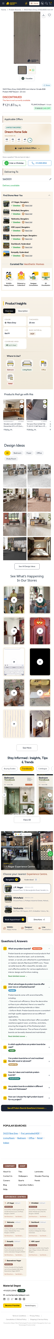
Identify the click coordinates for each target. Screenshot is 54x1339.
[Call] (42, 3)
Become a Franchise (12, 1305)
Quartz (21, 1180)
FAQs (5, 1189)
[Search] (46, 3)
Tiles (20, 1171)
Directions (16, 205)
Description (23, 311)
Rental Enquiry (30, 1306)
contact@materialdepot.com (17, 1295)
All (7, 453)
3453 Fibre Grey (10, 1133)
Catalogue (42, 768)
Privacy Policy (35, 1316)
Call (22, 1291)
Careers (6, 1180)
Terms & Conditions (19, 1316)
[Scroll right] (50, 795)
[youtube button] (16, 1299)
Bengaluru (11, 879)
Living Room (9, 1138)
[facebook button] (20, 1299)
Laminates (39, 1171)
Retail (40, 1138)
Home (3, 9)
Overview (9, 311)
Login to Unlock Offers (28, 148)
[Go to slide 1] (22, 70)
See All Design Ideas (27, 566)
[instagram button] (8, 1299)
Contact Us (7, 1176)
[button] (4, 3)
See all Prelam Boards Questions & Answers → (27, 1108)
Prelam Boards (15, 9)
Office (39, 453)
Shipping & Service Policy (39, 1319)
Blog (5, 1185)
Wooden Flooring (42, 1176)
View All (27, 819)
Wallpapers (23, 1176)
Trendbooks (27, 768)
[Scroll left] (4, 795)
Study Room (11, 459)
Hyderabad (30, 879)
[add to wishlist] (49, 15)
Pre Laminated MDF (30, 1133)
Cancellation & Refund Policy (16, 1319)
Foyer (29, 453)
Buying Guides (9, 768)
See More (27, 747)
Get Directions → (9, 1216)
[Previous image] (5, 851)
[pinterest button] (24, 1299)
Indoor (6, 1142)
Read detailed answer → (17, 976)
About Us (7, 1171)
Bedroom (17, 453)
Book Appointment (13, 919)
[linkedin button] (4, 1299)
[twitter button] (12, 1299)
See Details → (19, 1216)
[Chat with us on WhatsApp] (50, 854)
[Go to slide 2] (32, 70)
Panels (37, 1180)
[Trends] (26, 3)
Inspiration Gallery (26, 1185)
